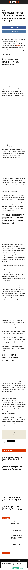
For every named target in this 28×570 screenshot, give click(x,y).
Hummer (18, 45)
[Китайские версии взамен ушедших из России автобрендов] (5, 544)
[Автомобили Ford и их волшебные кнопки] (5, 523)
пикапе (5, 396)
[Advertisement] (14, 120)
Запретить (22, 568)
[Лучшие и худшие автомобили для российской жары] (5, 530)
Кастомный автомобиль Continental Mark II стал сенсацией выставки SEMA (12, 508)
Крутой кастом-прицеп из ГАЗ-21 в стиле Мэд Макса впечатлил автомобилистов (12, 499)
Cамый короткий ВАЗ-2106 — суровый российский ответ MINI (12, 459)
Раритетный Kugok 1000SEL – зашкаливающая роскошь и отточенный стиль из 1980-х (12, 468)
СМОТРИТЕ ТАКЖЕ (8, 450)
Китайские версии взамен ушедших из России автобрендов (16, 544)
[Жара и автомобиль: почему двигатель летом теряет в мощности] (5, 537)
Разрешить (15, 568)
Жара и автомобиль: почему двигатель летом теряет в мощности (17, 537)
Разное (4, 10)
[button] (26, 2)
